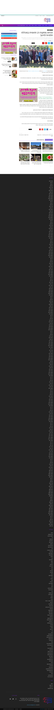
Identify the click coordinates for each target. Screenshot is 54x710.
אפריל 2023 (51, 244)
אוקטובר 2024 (51, 215)
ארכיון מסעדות (51, 638)
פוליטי (46, 25)
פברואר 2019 (51, 321)
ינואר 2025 (51, 211)
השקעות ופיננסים (50, 535)
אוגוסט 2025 (51, 200)
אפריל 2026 (51, 187)
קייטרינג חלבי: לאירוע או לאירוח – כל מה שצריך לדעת (45, 135)
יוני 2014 (51, 391)
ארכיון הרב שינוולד (50, 651)
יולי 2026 (51, 182)
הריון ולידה (51, 581)
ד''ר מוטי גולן (51, 621)
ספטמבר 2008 (50, 494)
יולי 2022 (51, 258)
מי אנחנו (44, 15)
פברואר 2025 (51, 209)
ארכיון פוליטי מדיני (50, 676)
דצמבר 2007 (51, 508)
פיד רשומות (51, 685)
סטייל (52, 585)
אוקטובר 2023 (51, 234)
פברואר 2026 (51, 190)
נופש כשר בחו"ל (50, 545)
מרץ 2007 (51, 522)
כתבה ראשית (51, 160)
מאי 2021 (51, 280)
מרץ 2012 (51, 429)
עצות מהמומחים (50, 534)
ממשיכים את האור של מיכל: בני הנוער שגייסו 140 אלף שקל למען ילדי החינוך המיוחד (36, 151)
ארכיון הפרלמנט (50, 675)
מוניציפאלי (51, 608)
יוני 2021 (51, 279)
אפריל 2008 (51, 502)
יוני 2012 (51, 424)
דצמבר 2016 (51, 355)
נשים (32, 25)
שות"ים (52, 627)
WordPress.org (50, 688)
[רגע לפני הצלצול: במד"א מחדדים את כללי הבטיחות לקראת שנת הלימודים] (47, 145)
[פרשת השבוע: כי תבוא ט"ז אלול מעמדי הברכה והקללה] (14, 59)
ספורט (52, 532)
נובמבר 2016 (51, 356)
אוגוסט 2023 (51, 237)
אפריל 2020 (51, 301)
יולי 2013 (51, 407)
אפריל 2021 (51, 282)
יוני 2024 (51, 222)
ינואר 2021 (51, 287)
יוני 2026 (51, 184)
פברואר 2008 (51, 505)
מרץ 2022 (51, 264)
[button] (2, 25)
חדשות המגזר (50, 25)
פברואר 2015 (51, 385)
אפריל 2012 (51, 427)
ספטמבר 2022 (50, 255)
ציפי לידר (51, 624)
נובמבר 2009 (51, 472)
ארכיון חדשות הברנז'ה (50, 643)
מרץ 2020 (51, 302)
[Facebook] (4, 15)
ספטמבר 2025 (50, 198)
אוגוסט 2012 (51, 421)
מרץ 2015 (51, 383)
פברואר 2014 (51, 396)
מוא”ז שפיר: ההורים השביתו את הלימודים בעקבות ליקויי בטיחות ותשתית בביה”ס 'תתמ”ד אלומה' (25, 163)
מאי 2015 (51, 380)
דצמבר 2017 (51, 340)
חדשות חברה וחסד (50, 615)
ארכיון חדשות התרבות (50, 637)
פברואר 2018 (51, 337)
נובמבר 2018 (51, 326)
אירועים (52, 556)
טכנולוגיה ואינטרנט (50, 550)
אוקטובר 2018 (51, 328)
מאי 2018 (51, 334)
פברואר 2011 (51, 449)
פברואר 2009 (51, 486)
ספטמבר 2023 (50, 236)
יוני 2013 (51, 408)
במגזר (52, 641)
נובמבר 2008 (51, 491)
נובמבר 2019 (51, 309)
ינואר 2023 (51, 249)
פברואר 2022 (51, 266)
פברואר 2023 (51, 247)
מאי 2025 (51, 204)
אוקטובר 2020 (51, 291)
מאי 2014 (51, 392)
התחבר (52, 683)
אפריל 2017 (51, 350)
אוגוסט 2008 (51, 495)
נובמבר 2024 (51, 214)
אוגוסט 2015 (51, 375)
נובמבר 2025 (51, 195)
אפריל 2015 (51, 381)
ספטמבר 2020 (50, 293)
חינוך (52, 548)
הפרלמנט (51, 564)
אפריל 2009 (51, 483)
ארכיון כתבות (51, 660)
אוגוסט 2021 (51, 275)
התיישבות (51, 543)
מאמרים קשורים (48, 139)
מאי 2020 (51, 299)
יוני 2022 (51, 260)
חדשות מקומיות (50, 610)
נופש (29, 25)
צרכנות (52, 578)
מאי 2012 (51, 426)
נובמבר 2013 (51, 400)
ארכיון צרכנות (51, 667)
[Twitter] (3, 15)
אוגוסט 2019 (51, 313)
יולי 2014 (51, 389)
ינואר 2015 (51, 386)
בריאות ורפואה (51, 553)
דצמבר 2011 (51, 434)
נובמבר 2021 (51, 271)
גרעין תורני (51, 616)
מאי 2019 (51, 318)
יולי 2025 (51, 201)
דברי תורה (51, 629)
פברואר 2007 (51, 524)
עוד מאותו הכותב (40, 139)
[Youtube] (1, 15)
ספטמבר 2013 (50, 404)
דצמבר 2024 (51, 212)
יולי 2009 (51, 478)
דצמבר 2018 (51, 324)
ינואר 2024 (51, 230)
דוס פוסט (51, 602)
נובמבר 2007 (51, 510)
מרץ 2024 (51, 226)
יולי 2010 (51, 459)
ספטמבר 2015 (50, 374)
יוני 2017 (51, 348)
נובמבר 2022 (51, 252)
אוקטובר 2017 (51, 343)
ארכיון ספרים (51, 640)
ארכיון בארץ (51, 657)
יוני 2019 (51, 317)
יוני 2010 (51, 461)
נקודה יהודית (51, 605)
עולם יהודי (39, 25)
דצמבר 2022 (51, 250)
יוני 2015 (51, 378)
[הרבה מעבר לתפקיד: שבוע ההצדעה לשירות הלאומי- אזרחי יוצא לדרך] (47, 157)
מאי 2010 (51, 462)
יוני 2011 (51, 443)
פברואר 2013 (51, 411)
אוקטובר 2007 (51, 511)
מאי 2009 (51, 481)
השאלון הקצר (51, 559)
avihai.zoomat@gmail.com (31, 704)
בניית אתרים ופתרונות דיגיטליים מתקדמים (8, 709)
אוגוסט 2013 (51, 405)
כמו (2, 33)
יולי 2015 (51, 377)
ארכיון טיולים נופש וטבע (49, 668)
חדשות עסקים (51, 575)
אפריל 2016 (51, 362)
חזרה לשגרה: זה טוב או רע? (23, 134)
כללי (10, 66)
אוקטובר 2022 (51, 253)
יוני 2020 (51, 298)
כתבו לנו (40, 15)
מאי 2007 (51, 519)
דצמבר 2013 (51, 399)
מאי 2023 (51, 242)
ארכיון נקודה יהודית (50, 645)
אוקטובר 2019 (51, 310)
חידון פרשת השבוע (50, 618)
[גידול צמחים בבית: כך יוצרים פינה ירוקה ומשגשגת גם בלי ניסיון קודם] (14, 74)
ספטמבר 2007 (50, 513)
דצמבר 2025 (51, 193)
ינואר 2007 (51, 525)
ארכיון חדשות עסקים (50, 664)
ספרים (52, 599)
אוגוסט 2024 (51, 218)
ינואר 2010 (51, 468)
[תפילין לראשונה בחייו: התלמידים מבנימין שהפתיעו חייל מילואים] (24, 145)
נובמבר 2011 (51, 435)
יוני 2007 (51, 517)
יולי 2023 (51, 239)
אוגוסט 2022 (51, 256)
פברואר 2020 (51, 304)
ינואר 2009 (51, 487)
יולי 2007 (51, 516)
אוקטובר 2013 (51, 402)
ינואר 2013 (51, 413)
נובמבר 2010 (51, 454)
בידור (27, 25)
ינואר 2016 (51, 367)
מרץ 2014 (51, 394)
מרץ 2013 (51, 410)
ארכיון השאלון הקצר (50, 659)
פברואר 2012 (51, 430)
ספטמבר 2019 (50, 312)
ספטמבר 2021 (50, 274)
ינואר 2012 (51, 432)
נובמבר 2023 (51, 233)
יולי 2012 (51, 423)
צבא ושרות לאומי (50, 547)
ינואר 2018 (51, 339)
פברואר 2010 (51, 467)
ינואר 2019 (51, 323)
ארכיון (52, 632)
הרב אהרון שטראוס (50, 622)
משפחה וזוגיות (51, 583)
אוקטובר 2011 (51, 437)
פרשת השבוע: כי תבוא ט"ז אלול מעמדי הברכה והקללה (6, 59)
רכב (52, 537)
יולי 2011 (51, 442)
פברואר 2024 (51, 228)
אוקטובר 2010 (51, 456)
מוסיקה (52, 596)
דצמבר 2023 (51, 231)
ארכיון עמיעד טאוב (50, 654)
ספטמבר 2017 (50, 345)
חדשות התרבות (50, 594)
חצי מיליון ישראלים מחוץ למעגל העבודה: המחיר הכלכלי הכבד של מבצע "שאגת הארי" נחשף (36, 163)
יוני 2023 (51, 241)
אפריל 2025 (51, 206)
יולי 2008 (51, 497)
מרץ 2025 (51, 207)
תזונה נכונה (51, 551)
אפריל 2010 (51, 464)
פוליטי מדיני (51, 566)
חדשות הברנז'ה (50, 603)
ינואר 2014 (51, 397)
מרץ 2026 (51, 188)
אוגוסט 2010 (51, 457)
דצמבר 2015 (51, 369)
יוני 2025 (51, 203)
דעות (43, 25)
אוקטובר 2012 (51, 418)
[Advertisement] (27, 7)
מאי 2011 (51, 445)
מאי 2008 (51, 500)
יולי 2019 (51, 315)
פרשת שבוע (9, 61)
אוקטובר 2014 (51, 388)
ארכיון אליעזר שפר (50, 648)
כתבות (52, 561)
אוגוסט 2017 (51, 347)
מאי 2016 (51, 361)
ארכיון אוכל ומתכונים (50, 635)
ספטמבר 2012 (50, 419)
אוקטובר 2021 (51, 272)
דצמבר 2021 (51, 269)
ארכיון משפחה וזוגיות (50, 670)
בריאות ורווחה (51, 613)
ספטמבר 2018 (50, 329)
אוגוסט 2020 (51, 294)
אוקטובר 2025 (51, 196)
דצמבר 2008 (51, 489)
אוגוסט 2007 (51, 514)
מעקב (3, 35)
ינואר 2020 (51, 305)
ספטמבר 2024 (50, 217)
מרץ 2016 (51, 364)
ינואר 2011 (51, 451)
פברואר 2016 (51, 366)
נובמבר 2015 (51, 370)
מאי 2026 (51, 185)
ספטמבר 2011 (50, 438)
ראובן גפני (51, 626)
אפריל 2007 (51, 521)
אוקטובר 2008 (51, 492)
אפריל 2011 (51, 446)
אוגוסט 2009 (51, 476)
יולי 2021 (51, 277)
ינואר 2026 (51, 192)
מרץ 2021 (51, 283)
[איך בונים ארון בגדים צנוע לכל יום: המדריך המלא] (14, 65)
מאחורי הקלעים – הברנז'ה (21, 25)
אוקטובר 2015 (51, 372)
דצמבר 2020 (51, 288)
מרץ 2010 (51, 465)
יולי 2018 (51, 331)
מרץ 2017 (51, 351)
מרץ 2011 (51, 448)
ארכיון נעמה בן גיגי (50, 653)
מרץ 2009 (51, 484)
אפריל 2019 (51, 320)
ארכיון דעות (51, 649)
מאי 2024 (51, 223)
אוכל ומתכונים (51, 592)
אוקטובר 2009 (51, 473)
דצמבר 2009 (51, 470)
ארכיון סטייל (51, 672)
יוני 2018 (51, 332)
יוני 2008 (51, 498)
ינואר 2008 (51, 506)
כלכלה (36, 25)
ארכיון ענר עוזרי (50, 589)
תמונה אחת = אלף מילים (49, 607)
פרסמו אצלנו (36, 15)
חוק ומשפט (51, 539)
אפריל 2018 (51, 336)
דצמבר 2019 (51, 307)
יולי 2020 (51, 296)
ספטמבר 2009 (50, 475)
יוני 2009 (51, 479)
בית (52, 28)
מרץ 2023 (51, 245)
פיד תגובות (51, 686)
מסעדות (51, 597)
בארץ (52, 558)
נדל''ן (52, 577)
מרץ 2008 (51, 503)
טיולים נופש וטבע (50, 588)
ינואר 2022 (51, 268)
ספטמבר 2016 (50, 359)
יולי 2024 (51, 220)
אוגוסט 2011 (51, 440)
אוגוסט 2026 (51, 181)
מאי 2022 (51, 261)
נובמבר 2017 (51, 342)
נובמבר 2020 (51, 290)
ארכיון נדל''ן (51, 665)
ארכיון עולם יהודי (50, 634)
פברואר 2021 (51, 285)
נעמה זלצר (49, 40)
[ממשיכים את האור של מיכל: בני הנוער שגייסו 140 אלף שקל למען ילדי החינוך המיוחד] (36, 145)
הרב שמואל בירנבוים (50, 619)
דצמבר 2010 (51, 453)
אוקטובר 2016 (51, 358)
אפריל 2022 (51, 263)
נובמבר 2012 (51, 416)
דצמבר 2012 (51, 415)
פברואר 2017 (51, 353)
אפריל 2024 (51, 225)
